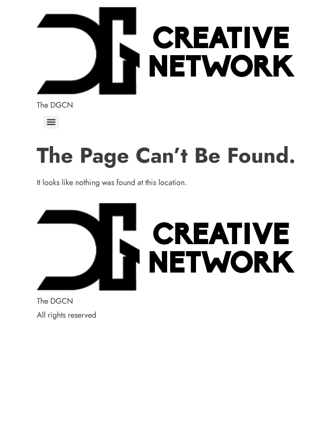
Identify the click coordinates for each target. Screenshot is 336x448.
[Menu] (51, 122)
